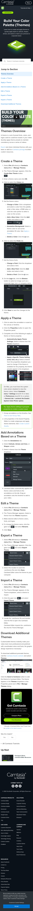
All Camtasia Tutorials (11, 744)
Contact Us (3, 865)
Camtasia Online (5, 817)
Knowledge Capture (6, 836)
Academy (19, 840)
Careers (3, 876)
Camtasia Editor (5, 800)
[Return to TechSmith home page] (7, 2)
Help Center (19, 846)
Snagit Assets (4, 814)
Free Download (16, 720)
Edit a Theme (5, 91)
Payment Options (5, 887)
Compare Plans (16, 715)
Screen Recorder (21, 800)
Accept (16, 906)
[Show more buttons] (30, 126)
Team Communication (22, 812)
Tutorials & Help (25, 8)
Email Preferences (21, 854)
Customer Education (6, 827)
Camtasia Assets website (15, 656)
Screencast (3, 809)
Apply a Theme (6, 82)
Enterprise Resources (6, 878)
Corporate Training (21, 803)
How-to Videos (4, 833)
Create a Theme (6, 78)
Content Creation (5, 841)
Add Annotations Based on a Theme (13, 87)
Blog (18, 835)
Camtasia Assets (5, 812)
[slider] (16, 126)
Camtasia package (19, 149)
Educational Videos (21, 814)
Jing (2, 820)
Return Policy (4, 890)
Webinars (19, 832)
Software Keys (20, 852)
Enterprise (19, 817)
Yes (4, 737)
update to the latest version (13, 728)
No (12, 737)
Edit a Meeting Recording (7, 830)
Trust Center (20, 849)
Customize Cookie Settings (16, 902)
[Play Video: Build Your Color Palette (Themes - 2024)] (16, 117)
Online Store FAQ (5, 884)
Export (3, 147)
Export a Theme (6, 95)
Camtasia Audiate (5, 806)
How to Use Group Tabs (12, 416)
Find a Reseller (4, 881)
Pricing (2, 867)
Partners (3, 873)
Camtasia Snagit (5, 803)
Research (19, 838)
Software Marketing (21, 809)
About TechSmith (5, 862)
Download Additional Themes (11, 104)
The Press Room (5, 870)
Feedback (3, 844)
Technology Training (6, 838)
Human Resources (21, 806)
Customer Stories (21, 843)
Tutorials (19, 829)
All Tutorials (8, 12)
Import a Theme (6, 100)
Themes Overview (7, 74)
